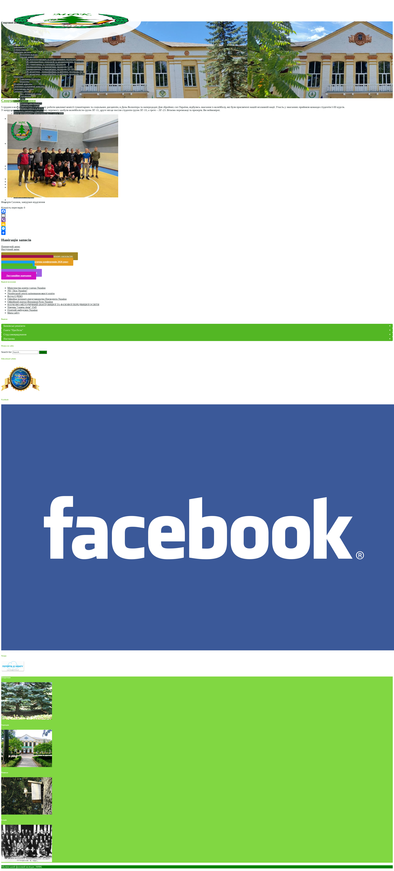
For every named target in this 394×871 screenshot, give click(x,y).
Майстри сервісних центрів (21, 199)
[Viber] (197, 220)
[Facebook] (197, 211)
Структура (12, 44)
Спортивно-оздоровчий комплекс (29, 86)
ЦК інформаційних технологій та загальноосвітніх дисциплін (55, 62)
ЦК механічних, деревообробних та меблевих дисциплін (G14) (55, 74)
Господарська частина (24, 89)
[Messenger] (197, 228)
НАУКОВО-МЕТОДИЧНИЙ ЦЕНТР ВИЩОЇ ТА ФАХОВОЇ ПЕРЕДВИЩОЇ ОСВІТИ (53, 304)
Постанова (9, 338)
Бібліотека (18, 76)
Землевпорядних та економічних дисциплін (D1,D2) (50, 69)
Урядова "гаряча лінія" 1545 (22, 307)
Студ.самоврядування (15, 334)
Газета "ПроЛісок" (13, 330)
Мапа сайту (13, 312)
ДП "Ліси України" (17, 290)
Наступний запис (10, 249)
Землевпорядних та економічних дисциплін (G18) (49, 67)
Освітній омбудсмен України (22, 310)
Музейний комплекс (23, 84)
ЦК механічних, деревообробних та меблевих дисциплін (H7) (55, 72)
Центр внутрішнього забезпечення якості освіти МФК (39, 113)
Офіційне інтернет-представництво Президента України (37, 299)
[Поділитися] (197, 233)
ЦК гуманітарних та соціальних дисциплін (46, 64)
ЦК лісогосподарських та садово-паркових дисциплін (51, 59)
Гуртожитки (25, 96)
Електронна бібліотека (30, 79)
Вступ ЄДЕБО (15, 296)
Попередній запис (10, 246)
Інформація (19, 47)
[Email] (197, 215)
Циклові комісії (27, 57)
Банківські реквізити (14, 326)
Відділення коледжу (29, 54)
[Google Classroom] (197, 224)
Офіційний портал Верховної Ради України (30, 301)
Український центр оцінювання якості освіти (31, 293)
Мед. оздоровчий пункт (31, 94)
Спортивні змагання (18, 101)
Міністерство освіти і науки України (26, 288)
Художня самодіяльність (31, 104)
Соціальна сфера (21, 91)
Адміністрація (20, 49)
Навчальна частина (22, 52)
